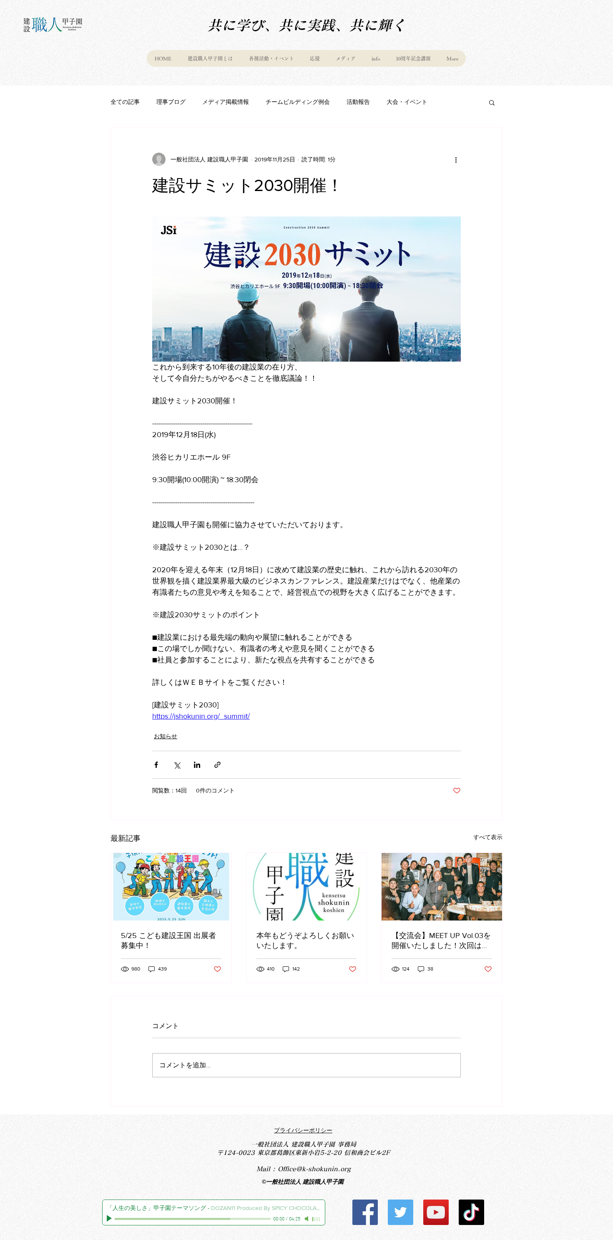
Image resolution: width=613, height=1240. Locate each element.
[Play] (110, 1218)
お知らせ (165, 736)
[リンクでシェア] (217, 765)
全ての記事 (125, 101)
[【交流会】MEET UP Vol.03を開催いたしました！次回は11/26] (442, 887)
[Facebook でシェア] (156, 765)
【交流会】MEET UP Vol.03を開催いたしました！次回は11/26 (441, 941)
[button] (492, 102)
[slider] (316, 1219)
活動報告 (358, 101)
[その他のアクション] (456, 159)
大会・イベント (407, 101)
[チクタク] (471, 1212)
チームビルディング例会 (298, 101)
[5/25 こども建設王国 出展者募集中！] (171, 887)
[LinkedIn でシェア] (197, 765)
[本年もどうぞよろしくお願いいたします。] (306, 887)
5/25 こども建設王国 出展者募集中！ (168, 940)
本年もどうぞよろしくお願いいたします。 (305, 940)
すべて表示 (487, 837)
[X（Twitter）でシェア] (177, 765)
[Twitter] (400, 1212)
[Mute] (307, 1219)
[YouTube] (436, 1212)
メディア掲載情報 (225, 101)
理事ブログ (171, 101)
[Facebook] (365, 1212)
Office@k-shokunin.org (314, 1169)
